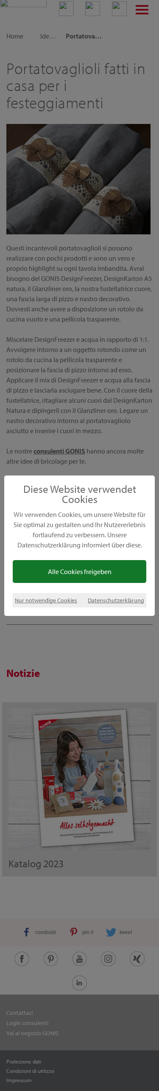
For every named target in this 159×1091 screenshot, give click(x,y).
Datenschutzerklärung (116, 600)
